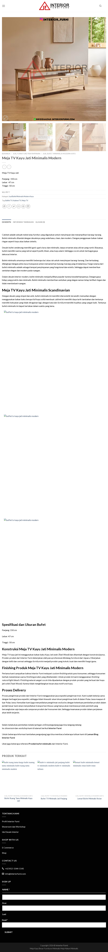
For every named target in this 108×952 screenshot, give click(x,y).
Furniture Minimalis (52, 948)
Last (4, 914)
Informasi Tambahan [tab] (23, 222)
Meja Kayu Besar (37, 948)
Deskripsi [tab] (6, 222)
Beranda (6, 154)
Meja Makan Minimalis (69, 948)
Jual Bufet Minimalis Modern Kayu (59, 154)
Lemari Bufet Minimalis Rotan (89, 798)
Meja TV (25, 200)
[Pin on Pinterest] (23, 206)
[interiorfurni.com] (54, 6)
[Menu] (3, 6)
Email (5, 920)
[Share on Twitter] (14, 206)
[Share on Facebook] (9, 206)
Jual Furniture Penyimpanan (26, 154)
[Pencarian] (100, 5)
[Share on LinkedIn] (28, 206)
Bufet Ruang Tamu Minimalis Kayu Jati (18, 799)
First (4, 903)
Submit (9, 932)
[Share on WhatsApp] (4, 206)
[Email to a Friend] (18, 206)
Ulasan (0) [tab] (40, 222)
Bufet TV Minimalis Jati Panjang (54, 798)
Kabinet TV (17, 200)
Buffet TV (8, 200)
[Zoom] (5, 117)
